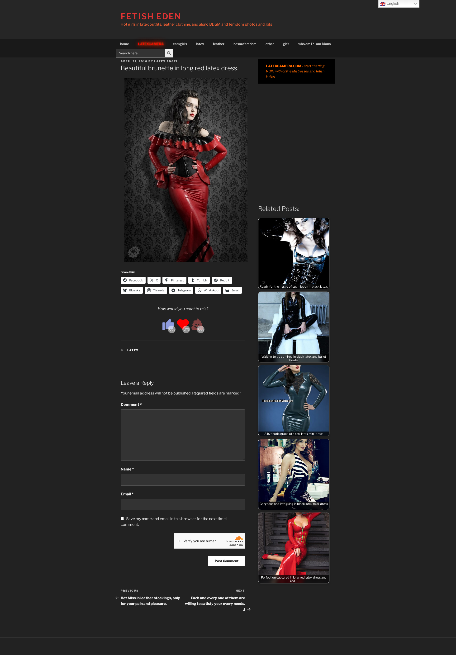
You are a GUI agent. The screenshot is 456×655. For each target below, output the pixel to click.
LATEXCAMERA (151, 44)
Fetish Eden (151, 16)
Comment (131, 404)
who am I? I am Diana (314, 44)
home (124, 44)
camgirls (180, 44)
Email (127, 494)
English (392, 3)
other (270, 44)
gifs (286, 44)
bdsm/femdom (244, 44)
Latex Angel (166, 61)
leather (218, 44)
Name (127, 469)
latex (200, 44)
